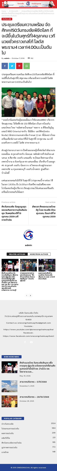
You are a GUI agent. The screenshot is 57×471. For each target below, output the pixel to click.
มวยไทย (5, 452)
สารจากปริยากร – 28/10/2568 (34, 397)
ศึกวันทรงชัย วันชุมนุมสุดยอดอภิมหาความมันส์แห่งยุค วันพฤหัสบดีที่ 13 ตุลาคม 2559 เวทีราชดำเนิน (14, 213)
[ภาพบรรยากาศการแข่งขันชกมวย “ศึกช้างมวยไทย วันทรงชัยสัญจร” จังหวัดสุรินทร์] (28, 265)
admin (7, 58)
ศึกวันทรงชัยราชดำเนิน (12, 442)
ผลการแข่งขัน (8, 433)
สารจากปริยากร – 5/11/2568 (33, 382)
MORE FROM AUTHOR (39, 254)
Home (4, 11)
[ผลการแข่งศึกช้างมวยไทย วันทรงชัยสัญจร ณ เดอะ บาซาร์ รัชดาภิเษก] (46, 265)
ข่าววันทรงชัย (13, 11)
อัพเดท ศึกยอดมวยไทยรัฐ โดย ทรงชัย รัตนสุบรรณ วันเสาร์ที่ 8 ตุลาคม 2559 (43, 211)
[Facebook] (25, 342)
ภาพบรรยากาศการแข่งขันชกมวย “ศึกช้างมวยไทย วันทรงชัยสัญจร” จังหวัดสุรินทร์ (27, 277)
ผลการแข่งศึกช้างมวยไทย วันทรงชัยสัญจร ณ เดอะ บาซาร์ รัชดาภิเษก (46, 276)
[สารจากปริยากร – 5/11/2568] (9, 386)
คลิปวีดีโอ (6, 438)
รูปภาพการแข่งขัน (9, 447)
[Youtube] (32, 342)
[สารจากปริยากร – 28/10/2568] (9, 401)
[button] (52, 4)
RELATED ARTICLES (17, 254)
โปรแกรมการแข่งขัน (10, 428)
